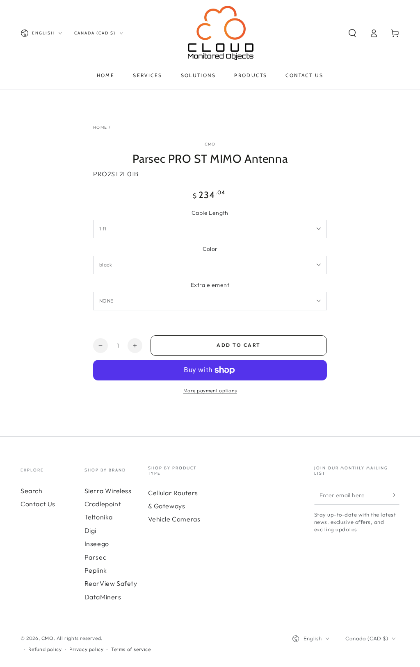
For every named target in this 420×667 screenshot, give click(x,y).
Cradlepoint (102, 504)
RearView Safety (110, 583)
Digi (90, 530)
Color (210, 249)
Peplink (95, 570)
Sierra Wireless (108, 491)
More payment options (210, 390)
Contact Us (38, 504)
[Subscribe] (394, 495)
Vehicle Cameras (174, 519)
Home (100, 127)
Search (32, 491)
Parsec (95, 557)
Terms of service (131, 649)
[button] (352, 33)
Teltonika (98, 517)
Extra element (210, 285)
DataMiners (102, 597)
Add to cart (238, 345)
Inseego (96, 544)
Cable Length (210, 212)
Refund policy (45, 649)
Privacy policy (86, 649)
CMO (210, 144)
